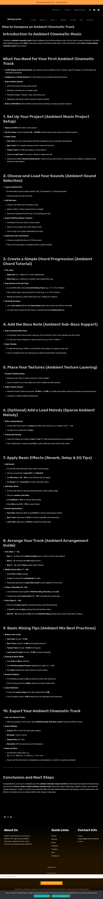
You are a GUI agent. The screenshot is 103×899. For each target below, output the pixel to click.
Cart (81, 20)
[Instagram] (90, 10)
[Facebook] (94, 10)
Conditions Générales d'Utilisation (52, 889)
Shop (53, 20)
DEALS (33, 20)
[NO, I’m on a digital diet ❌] (100, 895)
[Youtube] (98, 10)
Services (56, 10)
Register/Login (79, 10)
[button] (60, 10)
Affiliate (67, 10)
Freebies (63, 20)
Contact (73, 20)
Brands (42, 20)
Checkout (90, 20)
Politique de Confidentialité (78, 889)
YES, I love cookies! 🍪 (42, 896)
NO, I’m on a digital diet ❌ (61, 896)
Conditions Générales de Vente (26, 889)
